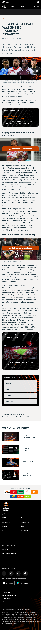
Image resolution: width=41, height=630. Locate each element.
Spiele (4, 514)
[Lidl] (13, 496)
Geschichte (25, 522)
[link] (12, 6)
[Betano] (20, 496)
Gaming (4, 526)
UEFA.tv (4, 518)
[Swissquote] (27, 492)
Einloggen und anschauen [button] (22, 148)
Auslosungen (6, 522)
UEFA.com (5, 549)
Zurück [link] (7, 18)
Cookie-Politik (6, 598)
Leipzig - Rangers (10, 116)
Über (22, 526)
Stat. (3, 530)
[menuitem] (14, 6)
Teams (23, 514)
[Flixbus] (27, 496)
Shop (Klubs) (25, 530)
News (23, 518)
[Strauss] (13, 492)
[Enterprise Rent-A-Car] (20, 492)
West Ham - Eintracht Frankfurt (15, 118)
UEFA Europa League (4, 6)
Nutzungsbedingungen (9, 595)
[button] (35, 6)
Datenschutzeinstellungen (10, 602)
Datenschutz (6, 592)
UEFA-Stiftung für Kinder (10, 553)
